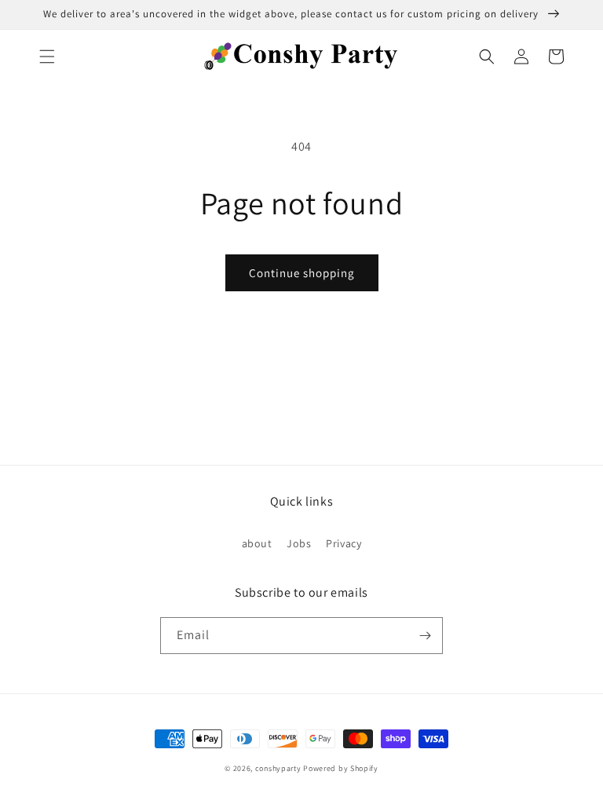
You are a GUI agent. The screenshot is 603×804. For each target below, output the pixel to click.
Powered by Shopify (340, 768)
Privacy (343, 543)
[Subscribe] (424, 635)
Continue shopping (302, 272)
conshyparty (278, 768)
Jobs (299, 543)
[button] (47, 56)
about (257, 543)
